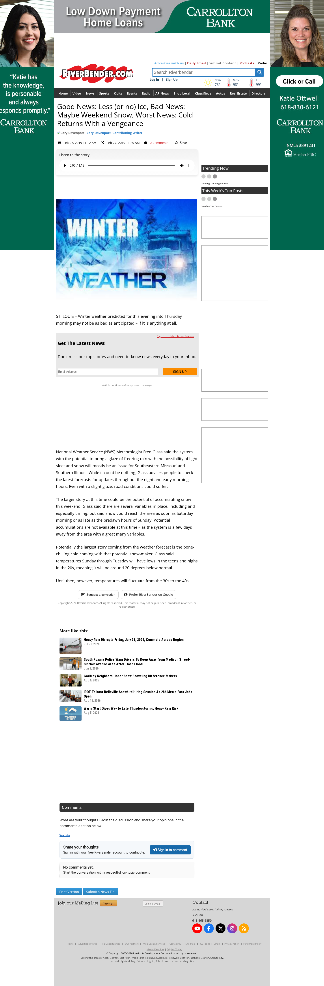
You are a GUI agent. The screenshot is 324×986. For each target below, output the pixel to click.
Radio (262, 63)
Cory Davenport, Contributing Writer (114, 133)
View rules (65, 835)
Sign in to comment (172, 850)
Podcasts (247, 63)
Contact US (175, 943)
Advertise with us (169, 63)
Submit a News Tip (100, 891)
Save (183, 142)
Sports (104, 93)
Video (77, 93)
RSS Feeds (204, 943)
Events (132, 93)
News (90, 93)
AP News (162, 93)
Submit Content (222, 63)
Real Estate (238, 93)
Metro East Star (155, 949)
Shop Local (182, 93)
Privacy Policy (231, 943)
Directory (258, 93)
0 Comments (159, 143)
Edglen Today (174, 949)
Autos (220, 93)
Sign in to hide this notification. (175, 336)
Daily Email (196, 63)
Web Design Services (154, 943)
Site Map (190, 943)
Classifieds (203, 93)
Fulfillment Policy (252, 943)
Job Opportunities (111, 943)
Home (63, 93)
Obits (118, 93)
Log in (154, 79)
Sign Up (172, 79)
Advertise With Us (87, 943)
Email (157, 903)
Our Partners (132, 943)
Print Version (69, 891)
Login (148, 903)
